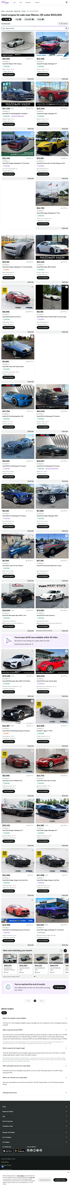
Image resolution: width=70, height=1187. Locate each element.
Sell (21, 2)
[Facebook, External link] (31, 1150)
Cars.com (32, 1177)
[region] (35, 1178)
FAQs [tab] (4, 1013)
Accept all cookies (60, 1180)
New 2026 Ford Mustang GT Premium (9, 969)
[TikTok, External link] (28, 1150)
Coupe (23, 11)
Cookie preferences (45, 1180)
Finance (37, 2)
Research (28, 2)
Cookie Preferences (6, 1169)
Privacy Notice (5, 1162)
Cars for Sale (9, 11)
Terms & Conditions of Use (8, 1159)
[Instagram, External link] (37, 1150)
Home (3, 11)
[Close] (68, 1172)
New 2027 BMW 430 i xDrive (55, 969)
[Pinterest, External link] (41, 1150)
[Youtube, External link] (34, 1150)
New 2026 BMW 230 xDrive (24, 969)
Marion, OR (17, 11)
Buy (14, 2)
